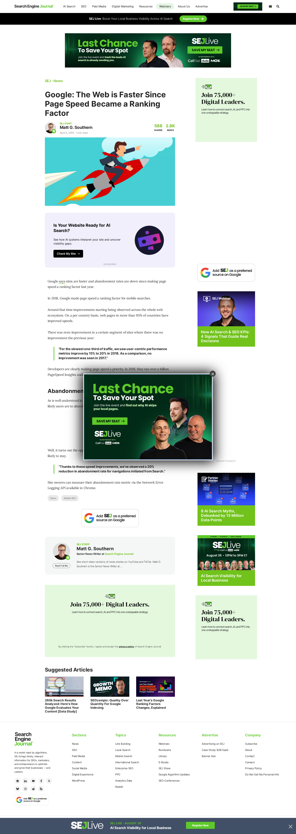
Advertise (201, 6)
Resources (145, 6)
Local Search (123, 750)
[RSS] (41, 789)
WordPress (78, 780)
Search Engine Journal (119, 554)
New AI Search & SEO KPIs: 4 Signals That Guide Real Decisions (225, 336)
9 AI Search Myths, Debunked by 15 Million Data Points (222, 515)
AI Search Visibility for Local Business (221, 578)
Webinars (165, 6)
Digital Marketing (123, 6)
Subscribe (251, 743)
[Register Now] (226, 309)
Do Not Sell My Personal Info (262, 774)
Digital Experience (82, 774)
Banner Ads (208, 756)
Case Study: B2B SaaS (215, 750)
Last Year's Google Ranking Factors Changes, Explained (151, 703)
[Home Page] (34, 6)
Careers (250, 762)
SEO (83, 6)
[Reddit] (33, 789)
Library (163, 756)
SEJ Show (164, 768)
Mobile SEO (70, 498)
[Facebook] (41, 781)
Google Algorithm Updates (174, 774)
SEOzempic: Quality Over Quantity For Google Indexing (109, 703)
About (248, 750)
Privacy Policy (253, 768)
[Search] (278, 6)
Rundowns (165, 750)
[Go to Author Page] (50, 127)
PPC (117, 774)
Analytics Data (123, 780)
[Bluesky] (17, 789)
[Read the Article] (64, 687)
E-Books (164, 762)
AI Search (69, 6)
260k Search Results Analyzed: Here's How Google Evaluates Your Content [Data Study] (62, 705)
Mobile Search (123, 756)
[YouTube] (33, 781)
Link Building (122, 743)
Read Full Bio (61, 565)
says (62, 281)
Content (77, 762)
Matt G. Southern (76, 127)
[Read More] (226, 489)
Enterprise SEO (124, 768)
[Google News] (17, 781)
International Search (127, 762)
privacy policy (126, 646)
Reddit (119, 786)
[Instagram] (25, 789)
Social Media (79, 768)
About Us (184, 6)
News (53, 498)
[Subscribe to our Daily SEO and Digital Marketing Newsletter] (270, 6)
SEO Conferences (169, 780)
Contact (249, 756)
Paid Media (99, 6)
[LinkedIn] (25, 781)
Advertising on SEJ (213, 743)
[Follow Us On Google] (110, 518)
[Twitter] (49, 781)
